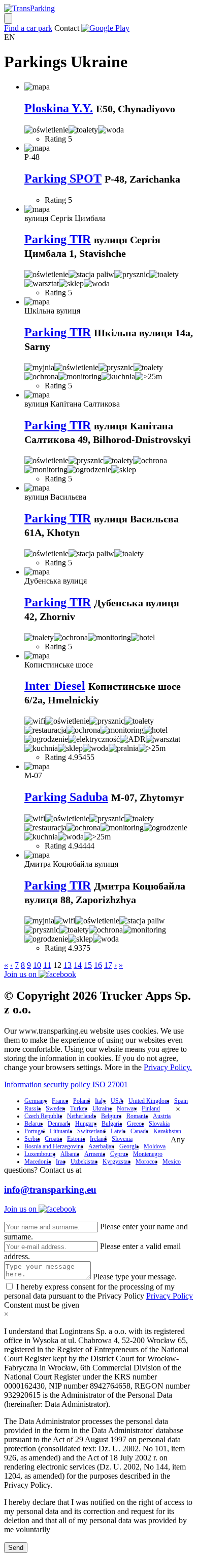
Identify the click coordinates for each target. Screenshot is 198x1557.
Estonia (76, 1138)
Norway (127, 1108)
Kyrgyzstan (116, 1161)
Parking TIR (57, 239)
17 (108, 965)
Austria (162, 1116)
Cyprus (119, 1154)
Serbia (32, 1138)
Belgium (111, 1116)
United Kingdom (148, 1100)
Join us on (21, 974)
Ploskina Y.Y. (58, 108)
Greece (135, 1123)
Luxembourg (39, 1154)
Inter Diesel (54, 685)
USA (117, 1100)
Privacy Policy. (168, 1067)
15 (88, 965)
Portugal (34, 1131)
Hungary (85, 1123)
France (60, 1100)
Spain (181, 1100)
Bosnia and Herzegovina (53, 1146)
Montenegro (147, 1154)
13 (67, 965)
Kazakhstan (167, 1131)
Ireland (98, 1138)
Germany (35, 1100)
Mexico (171, 1161)
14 (78, 965)
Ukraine (102, 1108)
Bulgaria (112, 1123)
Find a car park (28, 28)
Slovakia (159, 1123)
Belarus (33, 1123)
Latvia (118, 1131)
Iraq (60, 1161)
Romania (137, 1116)
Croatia (53, 1138)
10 (37, 965)
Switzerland (91, 1131)
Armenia (94, 1154)
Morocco (146, 1161)
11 (47, 965)
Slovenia (122, 1138)
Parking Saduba (66, 797)
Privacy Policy (169, 1296)
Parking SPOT (63, 178)
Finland (151, 1108)
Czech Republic (43, 1116)
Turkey (78, 1108)
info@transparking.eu (50, 1189)
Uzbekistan (84, 1161)
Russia (32, 1108)
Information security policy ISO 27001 (66, 1084)
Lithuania (61, 1131)
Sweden (55, 1108)
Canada (139, 1131)
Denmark (59, 1123)
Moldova (155, 1146)
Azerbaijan (101, 1146)
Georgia (129, 1146)
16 (98, 965)
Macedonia (37, 1161)
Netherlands (81, 1116)
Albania (69, 1154)
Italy (100, 1100)
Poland (81, 1100)
